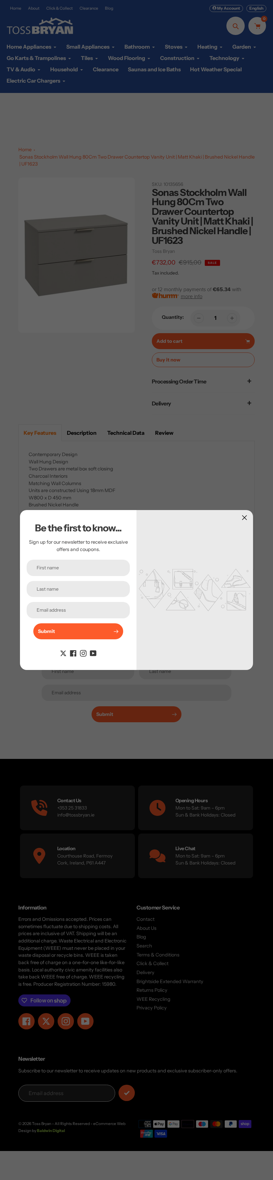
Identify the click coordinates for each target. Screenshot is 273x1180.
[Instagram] (83, 653)
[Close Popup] (244, 517)
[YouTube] (93, 653)
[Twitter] (63, 653)
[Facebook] (73, 653)
